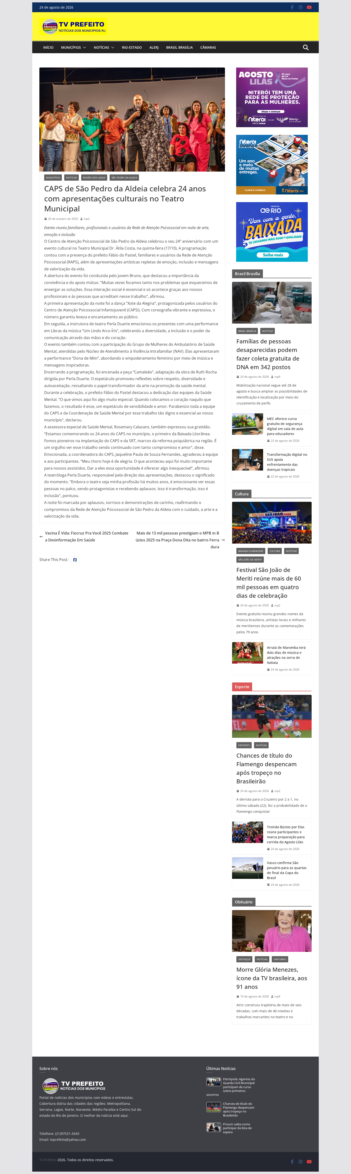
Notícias (101, 47)
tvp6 (277, 377)
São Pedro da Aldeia (124, 177)
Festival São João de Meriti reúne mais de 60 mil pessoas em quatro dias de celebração (268, 582)
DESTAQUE (244, 959)
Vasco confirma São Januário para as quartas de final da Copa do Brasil (287, 870)
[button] (83, 47)
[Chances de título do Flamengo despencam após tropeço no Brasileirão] (272, 716)
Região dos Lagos (94, 177)
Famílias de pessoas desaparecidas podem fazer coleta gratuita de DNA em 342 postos (267, 354)
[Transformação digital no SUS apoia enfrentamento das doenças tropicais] (247, 465)
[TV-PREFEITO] (73, 1080)
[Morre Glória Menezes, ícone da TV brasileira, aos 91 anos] (272, 931)
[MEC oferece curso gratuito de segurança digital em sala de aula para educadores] (247, 429)
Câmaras (208, 47)
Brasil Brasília (179, 47)
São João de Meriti (250, 559)
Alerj (154, 47)
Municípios (71, 47)
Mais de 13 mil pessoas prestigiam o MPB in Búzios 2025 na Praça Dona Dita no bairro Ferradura (177, 540)
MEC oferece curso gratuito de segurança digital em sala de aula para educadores (285, 426)
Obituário (280, 959)
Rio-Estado (132, 47)
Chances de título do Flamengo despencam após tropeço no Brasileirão (266, 768)
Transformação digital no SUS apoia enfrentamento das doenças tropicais (287, 462)
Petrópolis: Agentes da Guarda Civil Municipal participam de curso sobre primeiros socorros (230, 1087)
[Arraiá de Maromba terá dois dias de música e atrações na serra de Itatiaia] (247, 658)
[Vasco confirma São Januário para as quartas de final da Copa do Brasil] (247, 873)
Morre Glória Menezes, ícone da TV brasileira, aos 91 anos (271, 978)
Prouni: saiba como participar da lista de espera (237, 1128)
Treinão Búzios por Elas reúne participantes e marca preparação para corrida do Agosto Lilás (286, 834)
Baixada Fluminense (250, 551)
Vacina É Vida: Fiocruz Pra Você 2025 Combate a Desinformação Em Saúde (86, 536)
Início (48, 47)
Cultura (275, 551)
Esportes (244, 745)
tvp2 (87, 219)
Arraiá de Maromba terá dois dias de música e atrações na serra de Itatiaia (286, 655)
